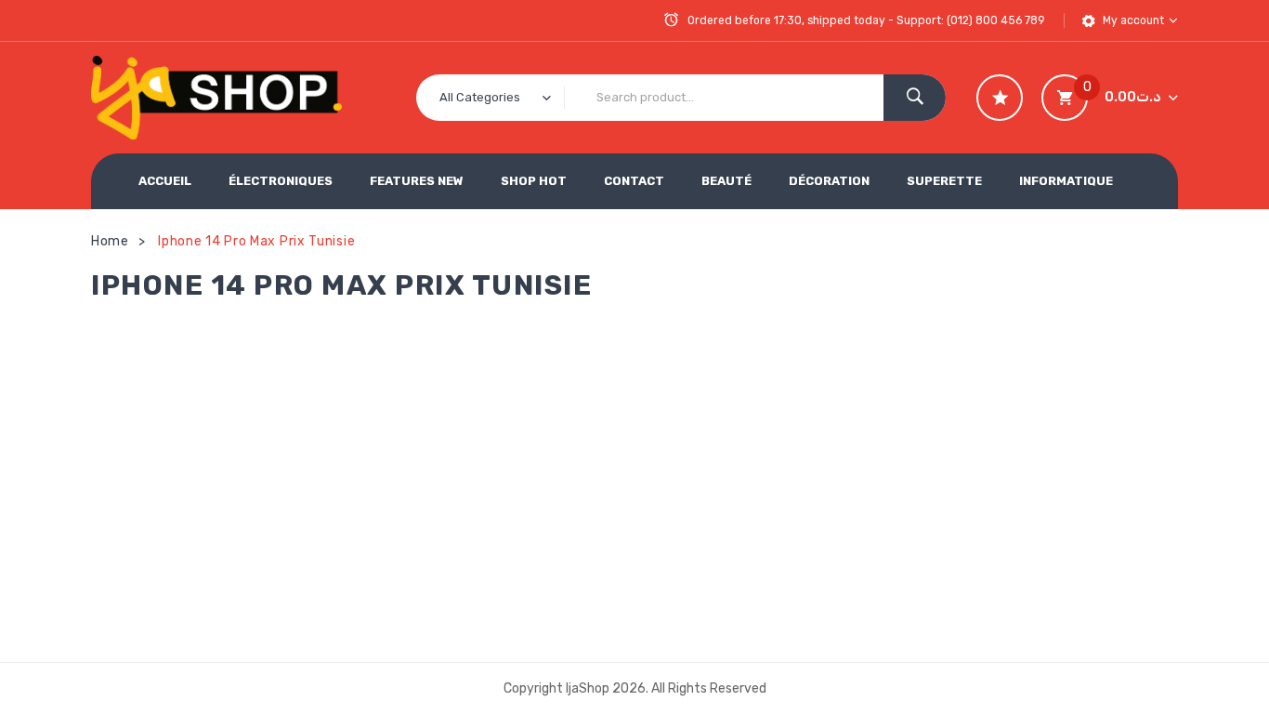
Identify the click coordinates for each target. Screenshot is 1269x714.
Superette (944, 181)
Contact (634, 181)
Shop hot (534, 181)
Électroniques (281, 181)
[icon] (999, 97)
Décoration (829, 181)
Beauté (726, 181)
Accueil (164, 181)
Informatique (1066, 181)
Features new (417, 181)
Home (110, 241)
